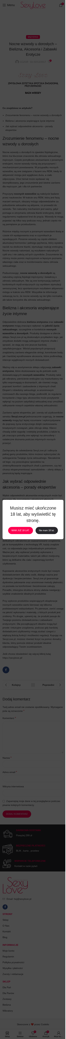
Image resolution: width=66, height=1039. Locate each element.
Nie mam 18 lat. (46, 530)
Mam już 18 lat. (21, 530)
